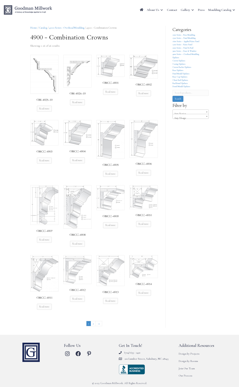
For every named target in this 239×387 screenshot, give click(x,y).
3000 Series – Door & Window (184, 51)
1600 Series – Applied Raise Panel (186, 41)
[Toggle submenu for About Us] (162, 10)
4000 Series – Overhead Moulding (186, 54)
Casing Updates (179, 64)
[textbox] (191, 113)
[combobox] (191, 112)
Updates (176, 57)
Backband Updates (180, 83)
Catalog (43, 27)
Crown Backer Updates (182, 67)
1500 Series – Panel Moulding (184, 38)
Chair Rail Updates (180, 80)
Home (33, 27)
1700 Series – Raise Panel (182, 44)
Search (178, 98)
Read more (44, 108)
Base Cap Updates (180, 77)
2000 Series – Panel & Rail (183, 48)
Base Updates (178, 70)
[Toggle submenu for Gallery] (193, 10)
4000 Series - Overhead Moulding (67, 27)
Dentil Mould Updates (181, 86)
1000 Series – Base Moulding (184, 35)
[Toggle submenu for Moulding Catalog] (234, 10)
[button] (67, 353)
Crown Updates (179, 60)
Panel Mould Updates (181, 73)
